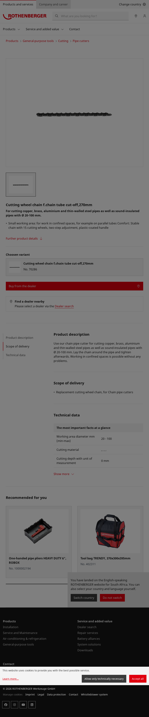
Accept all (138, 678)
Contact (73, 694)
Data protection (56, 694)
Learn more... (11, 678)
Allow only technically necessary (104, 678)
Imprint (30, 694)
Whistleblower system (94, 694)
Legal (41, 694)
